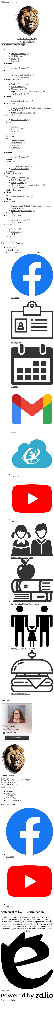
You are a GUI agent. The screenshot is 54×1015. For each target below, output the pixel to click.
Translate (19, 243)
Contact (16, 126)
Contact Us (10, 247)
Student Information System (22, 558)
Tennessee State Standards (23, 75)
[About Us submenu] (7, 138)
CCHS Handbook (20, 94)
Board (15, 58)
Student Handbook (20, 84)
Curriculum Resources (20, 77)
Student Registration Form (23, 112)
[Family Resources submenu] (7, 106)
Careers (16, 61)
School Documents (20, 120)
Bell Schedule (18, 86)
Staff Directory (18, 56)
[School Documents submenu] (7, 218)
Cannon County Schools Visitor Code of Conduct (30, 108)
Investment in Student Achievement (25, 604)
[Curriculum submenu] (7, 73)
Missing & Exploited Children (23, 649)
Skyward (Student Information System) (28, 91)
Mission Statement (20, 54)
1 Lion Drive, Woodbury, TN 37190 (15, 780)
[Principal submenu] (7, 66)
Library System (19, 89)
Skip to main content (9, 2)
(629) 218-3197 (13, 782)
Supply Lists (17, 110)
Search (8, 252)
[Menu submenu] (7, 99)
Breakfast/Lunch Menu (22, 101)
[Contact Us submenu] (7, 227)
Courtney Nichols (20, 68)
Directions (17, 129)
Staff (14, 131)
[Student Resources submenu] (7, 82)
